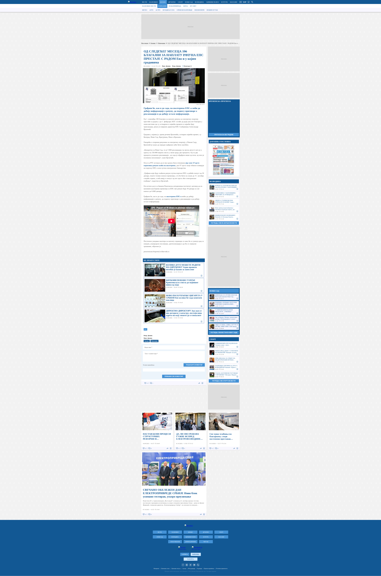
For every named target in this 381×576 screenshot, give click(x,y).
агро (151, 10)
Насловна (144, 43)
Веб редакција (191, 568)
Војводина (199, 2)
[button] (240, 2)
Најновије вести (149, 6)
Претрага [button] (252, 2)
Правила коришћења (209, 568)
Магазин (233, 2)
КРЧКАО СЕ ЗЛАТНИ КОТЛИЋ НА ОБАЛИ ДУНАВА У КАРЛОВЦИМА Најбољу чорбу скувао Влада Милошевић (224, 187)
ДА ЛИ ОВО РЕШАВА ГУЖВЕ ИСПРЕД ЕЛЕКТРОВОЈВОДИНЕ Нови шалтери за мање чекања (190, 431)
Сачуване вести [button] (248, 2)
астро (158, 10)
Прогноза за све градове (223, 134)
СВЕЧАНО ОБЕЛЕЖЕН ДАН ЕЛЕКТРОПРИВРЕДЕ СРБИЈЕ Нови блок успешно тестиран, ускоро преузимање (173, 484)
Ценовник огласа (165, 568)
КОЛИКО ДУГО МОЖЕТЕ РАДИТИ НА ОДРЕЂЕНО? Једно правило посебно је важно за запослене (174, 270)
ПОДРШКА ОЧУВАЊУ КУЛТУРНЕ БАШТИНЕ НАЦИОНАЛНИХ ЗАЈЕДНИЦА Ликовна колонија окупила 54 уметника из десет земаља (224, 304)
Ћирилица (195, 554)
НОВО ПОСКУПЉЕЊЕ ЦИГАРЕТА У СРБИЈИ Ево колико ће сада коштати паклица (174, 301)
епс (145, 329)
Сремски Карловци (184, 10)
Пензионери (199, 10)
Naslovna (190, 559)
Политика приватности (221, 568)
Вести (144, 2)
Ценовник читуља (176, 568)
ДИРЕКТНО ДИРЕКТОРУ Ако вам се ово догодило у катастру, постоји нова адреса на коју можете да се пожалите (174, 316)
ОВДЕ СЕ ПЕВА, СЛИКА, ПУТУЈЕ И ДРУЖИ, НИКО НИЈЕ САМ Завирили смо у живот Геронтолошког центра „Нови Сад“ (224, 326)
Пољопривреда (175, 6)
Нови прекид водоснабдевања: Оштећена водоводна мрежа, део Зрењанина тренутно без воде (224, 209)
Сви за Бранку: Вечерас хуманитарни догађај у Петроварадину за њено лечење (224, 319)
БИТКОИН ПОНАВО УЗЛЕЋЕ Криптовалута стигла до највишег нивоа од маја (174, 285)
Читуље (205, 541)
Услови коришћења (148, 365)
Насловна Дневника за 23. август (224, 160)
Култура (224, 2)
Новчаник (162, 6)
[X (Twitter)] (190, 565)
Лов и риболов (175, 541)
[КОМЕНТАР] (150, 383)
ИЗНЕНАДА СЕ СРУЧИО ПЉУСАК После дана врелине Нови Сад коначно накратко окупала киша (224, 297)
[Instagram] (187, 565)
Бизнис (163, 2)
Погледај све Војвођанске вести (224, 223)
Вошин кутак (212, 10)
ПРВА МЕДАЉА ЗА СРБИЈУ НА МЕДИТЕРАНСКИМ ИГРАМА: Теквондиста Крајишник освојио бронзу (224, 360)
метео (144, 10)
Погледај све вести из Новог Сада (224, 332)
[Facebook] (183, 565)
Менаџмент (156, 568)
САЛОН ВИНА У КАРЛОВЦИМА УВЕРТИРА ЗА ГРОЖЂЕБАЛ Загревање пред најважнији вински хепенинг (224, 195)
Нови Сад (189, 2)
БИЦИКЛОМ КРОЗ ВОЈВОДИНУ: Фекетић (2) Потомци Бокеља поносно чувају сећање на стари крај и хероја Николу (224, 217)
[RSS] (198, 565)
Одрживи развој (212, 2)
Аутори (184, 568)
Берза (185, 6)
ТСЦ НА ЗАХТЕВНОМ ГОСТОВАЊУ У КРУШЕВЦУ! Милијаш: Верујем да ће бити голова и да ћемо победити (224, 375)
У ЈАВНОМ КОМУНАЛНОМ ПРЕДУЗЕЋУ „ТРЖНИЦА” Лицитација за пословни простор (224, 311)
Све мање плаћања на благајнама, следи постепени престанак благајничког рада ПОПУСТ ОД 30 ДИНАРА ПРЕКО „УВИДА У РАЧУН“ (224, 431)
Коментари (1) (188, 66)
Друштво (172, 2)
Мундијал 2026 (168, 10)
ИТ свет (193, 6)
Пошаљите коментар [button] (194, 365)
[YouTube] (194, 565)
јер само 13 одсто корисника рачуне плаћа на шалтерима (171, 164)
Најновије (153, 2)
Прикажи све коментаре (174, 376)
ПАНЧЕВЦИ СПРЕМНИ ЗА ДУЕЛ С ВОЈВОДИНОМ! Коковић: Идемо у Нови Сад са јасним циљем (224, 367)
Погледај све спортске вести (223, 381)
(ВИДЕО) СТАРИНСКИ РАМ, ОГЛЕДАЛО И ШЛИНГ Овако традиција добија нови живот (224, 202)
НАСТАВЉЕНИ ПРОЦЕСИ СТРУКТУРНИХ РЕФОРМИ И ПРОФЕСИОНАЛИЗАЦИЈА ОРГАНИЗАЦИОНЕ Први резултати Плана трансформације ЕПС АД (157, 431)
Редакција (199, 568)
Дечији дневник (190, 541)
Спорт (180, 2)
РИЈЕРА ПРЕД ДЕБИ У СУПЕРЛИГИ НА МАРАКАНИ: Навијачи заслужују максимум (224, 352)
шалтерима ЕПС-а (173, 196)
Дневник (168, 66)
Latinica (185, 554)
